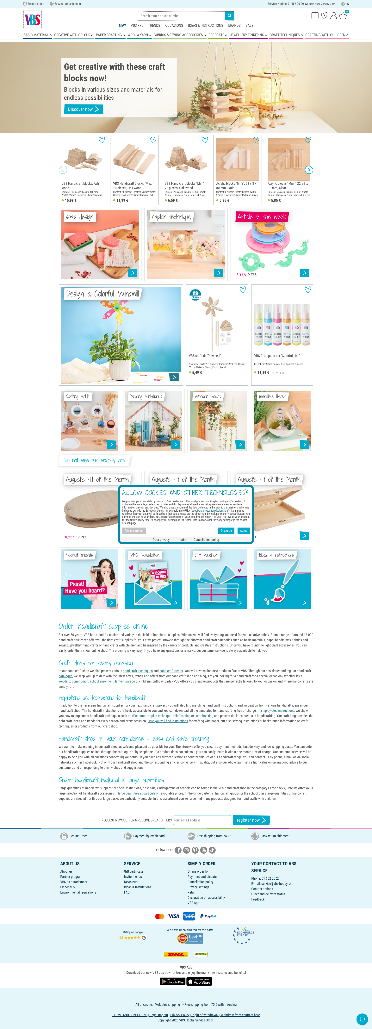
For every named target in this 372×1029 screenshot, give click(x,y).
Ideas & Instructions (205, 25)
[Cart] (343, 15)
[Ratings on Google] (133, 935)
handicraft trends (171, 671)
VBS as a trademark (73, 882)
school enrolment (102, 681)
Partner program (71, 877)
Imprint (182, 539)
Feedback (257, 899)
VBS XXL (137, 25)
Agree (243, 531)
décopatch (139, 716)
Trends (154, 25)
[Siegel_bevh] (190, 938)
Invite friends (133, 877)
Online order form (199, 871)
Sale (249, 25)
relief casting (181, 716)
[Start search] (229, 16)
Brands (234, 25)
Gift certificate (133, 871)
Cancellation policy (201, 882)
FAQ (127, 892)
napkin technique (159, 716)
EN (347, 4)
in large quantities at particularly (137, 793)
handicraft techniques (138, 671)
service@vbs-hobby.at (276, 884)
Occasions (174, 25)
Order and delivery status (268, 894)
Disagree (226, 531)
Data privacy (161, 539)
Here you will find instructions (168, 721)
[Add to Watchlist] (101, 140)
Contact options (262, 889)
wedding (64, 681)
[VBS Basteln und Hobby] (32, 19)
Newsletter (131, 882)
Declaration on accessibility (206, 897)
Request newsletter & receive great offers (137, 820)
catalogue (65, 676)
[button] (63, 169)
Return (192, 892)
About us (66, 871)
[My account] (333, 15)
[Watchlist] (324, 15)
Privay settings (134, 531)
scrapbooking (204, 716)
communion (80, 681)
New (122, 25)
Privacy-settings (198, 887)
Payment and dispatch (203, 877)
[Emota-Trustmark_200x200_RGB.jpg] (243, 935)
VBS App (193, 903)
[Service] (315, 15)
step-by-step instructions (277, 710)
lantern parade (125, 681)
